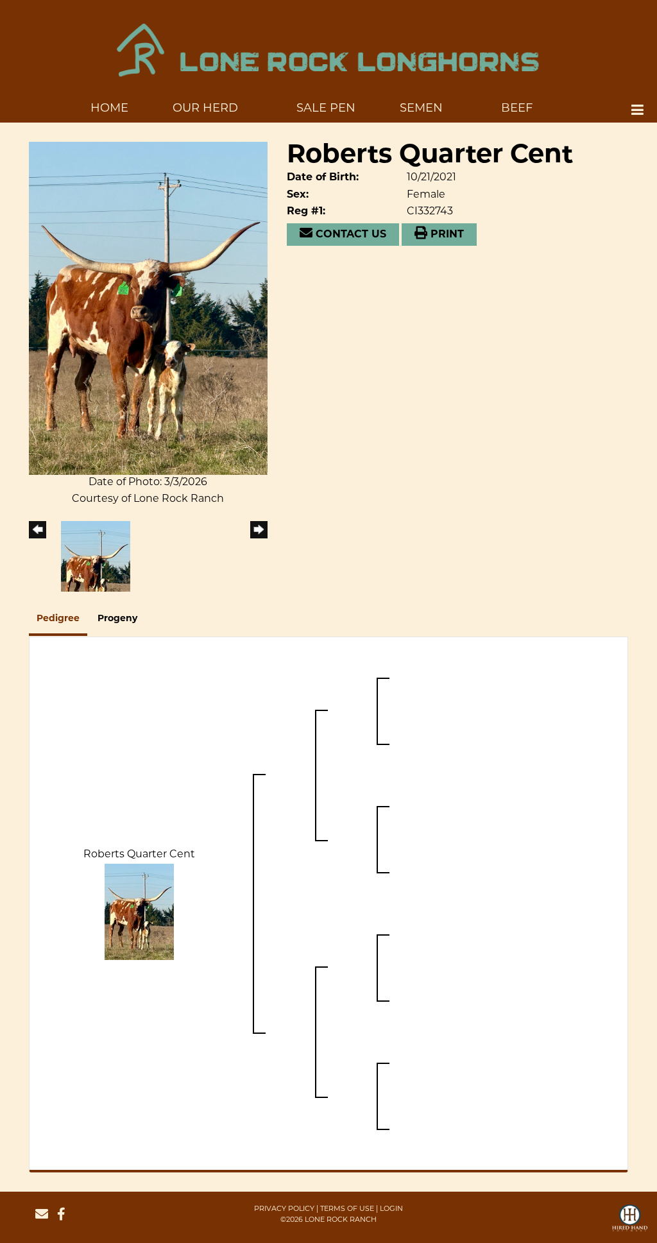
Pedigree (58, 619)
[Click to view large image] (148, 309)
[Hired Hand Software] (629, 1223)
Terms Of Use (347, 1209)
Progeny (117, 619)
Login (391, 1209)
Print (445, 235)
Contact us (349, 235)
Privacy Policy (284, 1209)
